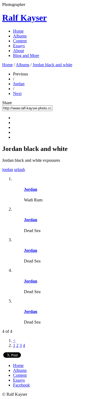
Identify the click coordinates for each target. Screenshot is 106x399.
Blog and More (26, 55)
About (18, 50)
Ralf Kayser (24, 18)
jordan (7, 169)
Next (17, 93)
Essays (19, 45)
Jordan (18, 83)
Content (20, 41)
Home (18, 31)
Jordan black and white (52, 64)
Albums (20, 36)
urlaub (19, 169)
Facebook (21, 385)
